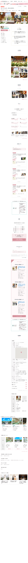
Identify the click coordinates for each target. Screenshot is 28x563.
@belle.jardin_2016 (18, 376)
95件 (3, 10)
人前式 (18, 366)
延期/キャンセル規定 (4, 42)
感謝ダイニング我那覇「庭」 (24, 401)
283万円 (23, 10)
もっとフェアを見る (19, 316)
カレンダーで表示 (24, 257)
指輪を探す (12, 1)
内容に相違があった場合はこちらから (23, 390)
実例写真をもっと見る (24, 99)
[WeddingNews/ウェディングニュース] (4, 1)
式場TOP (3, 32)
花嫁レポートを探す (20, 1)
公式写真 (3, 33)
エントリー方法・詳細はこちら (22, 212)
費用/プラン (4, 38)
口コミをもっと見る (24, 138)
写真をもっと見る (25, 79)
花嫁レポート (4, 37)
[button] (25, 425)
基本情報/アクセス (4, 41)
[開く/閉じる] (26, 382)
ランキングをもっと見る (24, 451)
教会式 (16, 366)
